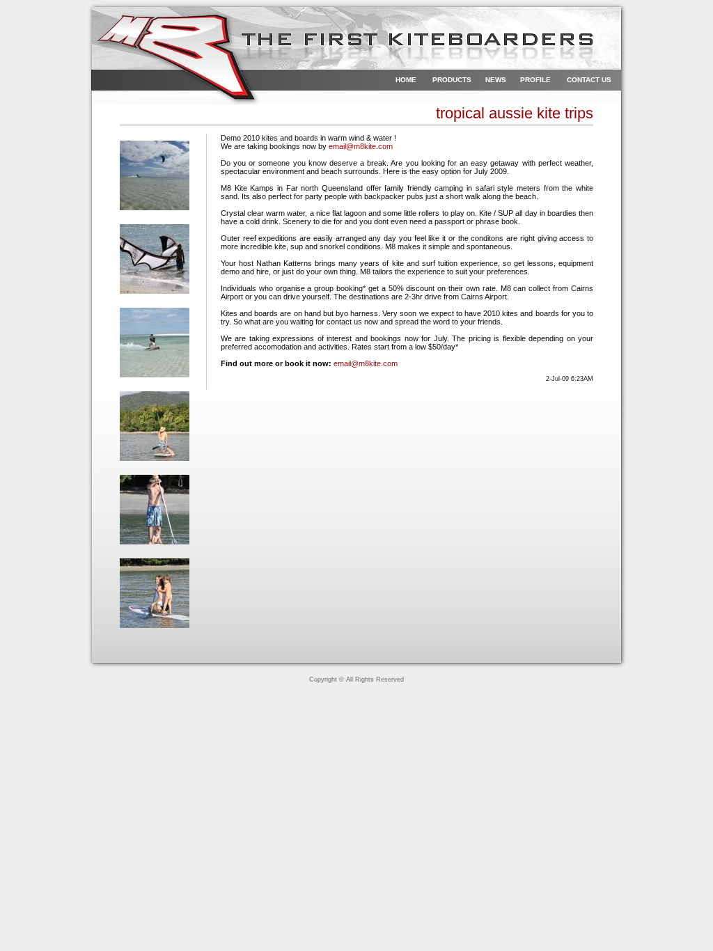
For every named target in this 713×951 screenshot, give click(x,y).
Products (451, 80)
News (495, 80)
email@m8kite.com (361, 146)
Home (405, 80)
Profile (535, 80)
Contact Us (589, 80)
